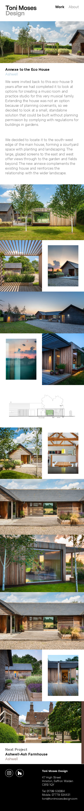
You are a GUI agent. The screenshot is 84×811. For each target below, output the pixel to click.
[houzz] (20, 773)
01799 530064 (56, 791)
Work (59, 7)
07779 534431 (61, 794)
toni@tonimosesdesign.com (59, 798)
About (73, 7)
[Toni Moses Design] (21, 11)
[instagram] (9, 773)
